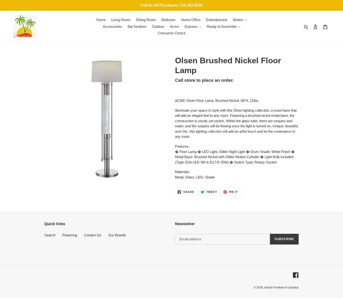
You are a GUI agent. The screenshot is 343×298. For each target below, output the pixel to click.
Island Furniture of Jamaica (281, 287)
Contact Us (92, 235)
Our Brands (117, 235)
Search (49, 235)
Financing (69, 235)
